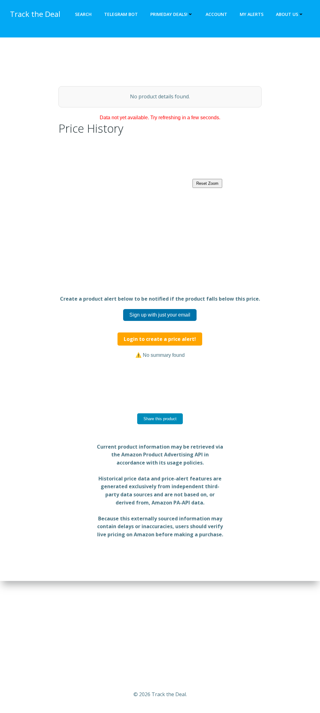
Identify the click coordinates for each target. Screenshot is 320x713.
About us (287, 14)
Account (216, 14)
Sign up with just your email (159, 314)
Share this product (160, 418)
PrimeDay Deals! (169, 14)
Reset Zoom (207, 183)
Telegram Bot (121, 14)
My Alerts (251, 14)
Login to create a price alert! (160, 339)
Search (83, 14)
